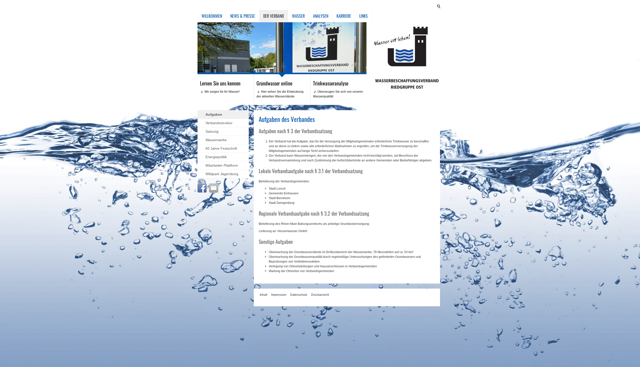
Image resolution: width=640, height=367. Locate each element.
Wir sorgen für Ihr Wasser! (222, 91)
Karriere (343, 16)
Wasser (298, 16)
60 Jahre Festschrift (221, 148)
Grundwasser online (274, 83)
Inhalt (263, 295)
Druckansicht (320, 295)
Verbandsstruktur (219, 123)
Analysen (320, 16)
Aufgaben (214, 114)
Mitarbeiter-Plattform (222, 165)
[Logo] (407, 57)
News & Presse (242, 16)
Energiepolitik (216, 157)
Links (363, 16)
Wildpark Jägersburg (222, 174)
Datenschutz (298, 295)
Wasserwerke (216, 140)
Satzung (212, 131)
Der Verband (273, 16)
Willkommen (212, 16)
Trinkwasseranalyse (330, 83)
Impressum (278, 295)
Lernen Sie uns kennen (220, 83)
